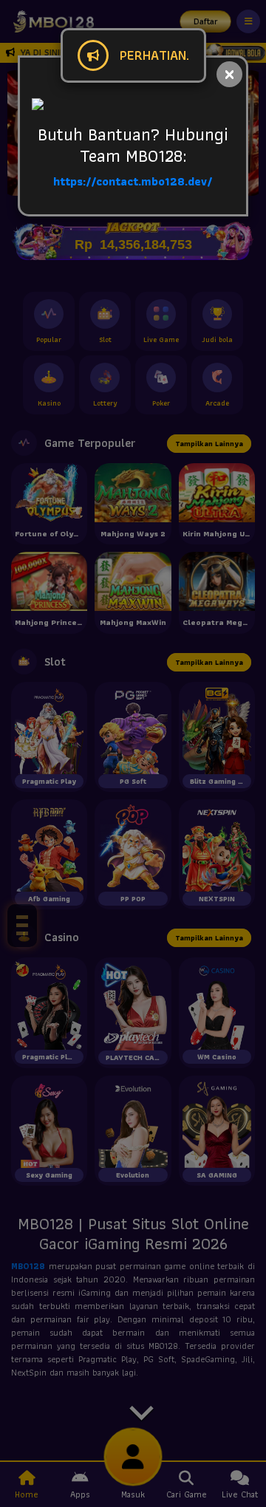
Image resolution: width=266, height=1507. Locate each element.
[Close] (229, 74)
